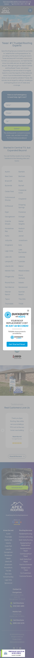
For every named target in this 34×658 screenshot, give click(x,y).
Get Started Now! (17, 344)
